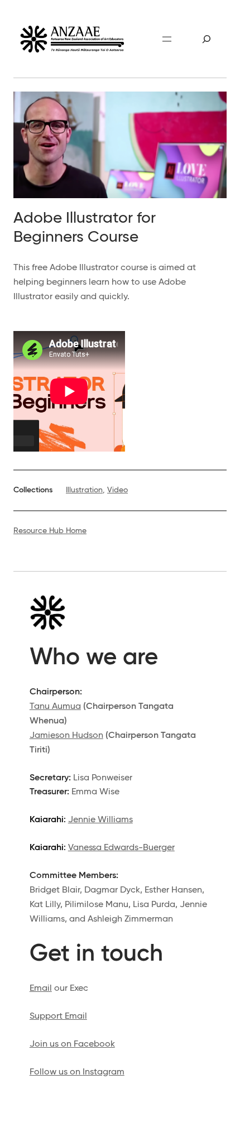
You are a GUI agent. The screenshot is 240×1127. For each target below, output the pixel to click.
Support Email (58, 1016)
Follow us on (56, 1072)
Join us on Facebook (72, 1044)
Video (117, 490)
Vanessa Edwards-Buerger (121, 847)
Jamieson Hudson (66, 735)
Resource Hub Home (50, 531)
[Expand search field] (207, 39)
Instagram (103, 1072)
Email (41, 988)
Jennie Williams (100, 819)
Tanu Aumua (55, 706)
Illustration (84, 490)
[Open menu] (167, 39)
